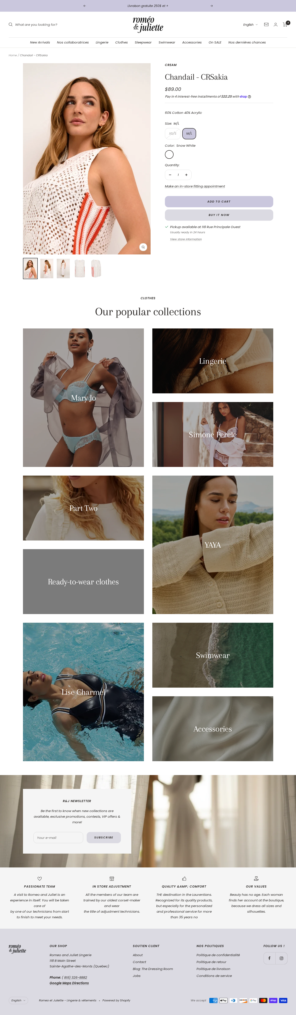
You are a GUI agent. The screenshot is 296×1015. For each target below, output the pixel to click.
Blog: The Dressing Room (153, 969)
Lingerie (102, 42)
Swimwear (167, 42)
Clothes (121, 42)
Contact (139, 962)
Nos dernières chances (247, 42)
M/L (189, 133)
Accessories (192, 42)
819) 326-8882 (75, 977)
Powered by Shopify (116, 1000)
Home (13, 55)
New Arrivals (40, 42)
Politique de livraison (213, 969)
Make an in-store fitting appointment (195, 186)
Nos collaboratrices (73, 42)
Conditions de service (214, 975)
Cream (171, 65)
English (248, 25)
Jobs (137, 975)
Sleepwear (143, 42)
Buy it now (219, 215)
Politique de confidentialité (218, 955)
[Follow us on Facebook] (269, 958)
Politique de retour (211, 962)
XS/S (172, 133)
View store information (186, 239)
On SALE (215, 42)
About (138, 955)
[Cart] (285, 24)
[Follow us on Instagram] (281, 958)
